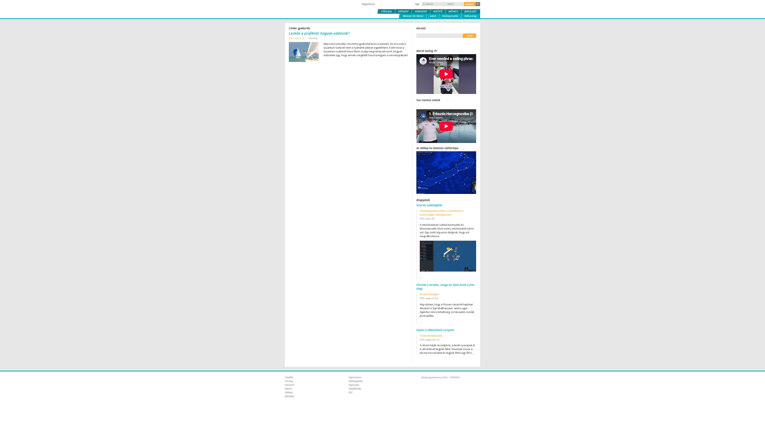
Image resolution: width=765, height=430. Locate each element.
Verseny (403, 11)
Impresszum (355, 377)
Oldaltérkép (355, 388)
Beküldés (470, 11)
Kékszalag (470, 16)
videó (433, 16)
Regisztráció (368, 4)
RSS (350, 392)
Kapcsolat (354, 385)
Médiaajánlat (356, 381)
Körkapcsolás (450, 16)
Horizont (421, 11)
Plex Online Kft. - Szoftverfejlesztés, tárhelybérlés (470, 381)
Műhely (453, 11)
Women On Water (413, 16)
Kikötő (437, 11)
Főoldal (386, 11)
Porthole (312, 9)
